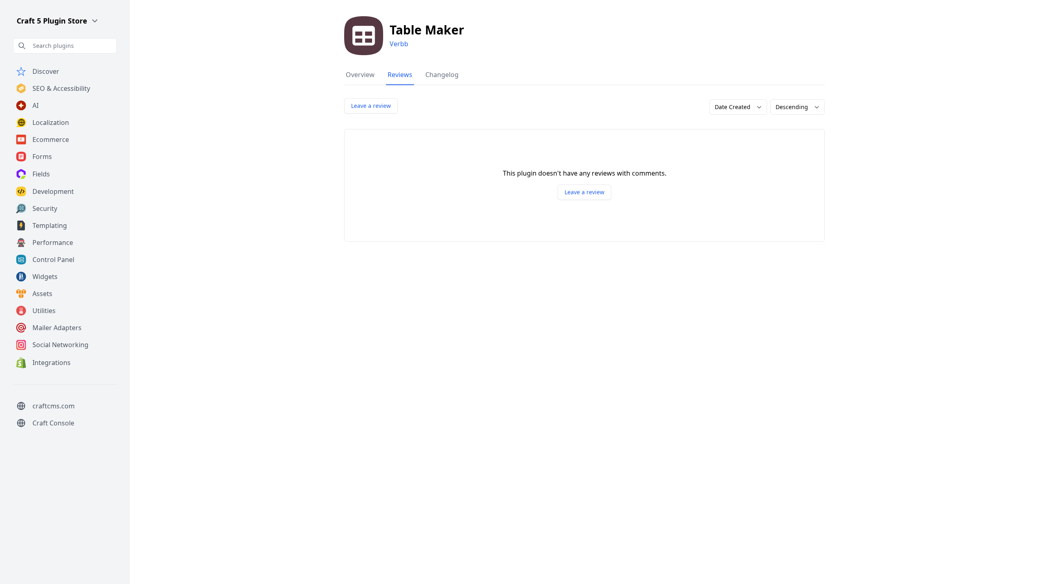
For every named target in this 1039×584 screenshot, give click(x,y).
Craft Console (53, 423)
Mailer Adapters (57, 327)
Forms (42, 156)
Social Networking (60, 344)
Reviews (400, 74)
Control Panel (53, 259)
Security (44, 208)
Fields (41, 174)
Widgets (45, 276)
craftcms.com (53, 406)
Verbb (399, 43)
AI (35, 105)
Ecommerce (50, 139)
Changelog (442, 74)
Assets (42, 293)
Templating (49, 225)
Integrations (51, 362)
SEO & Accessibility (61, 88)
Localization (50, 122)
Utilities (44, 310)
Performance (52, 242)
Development (53, 191)
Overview (360, 74)
